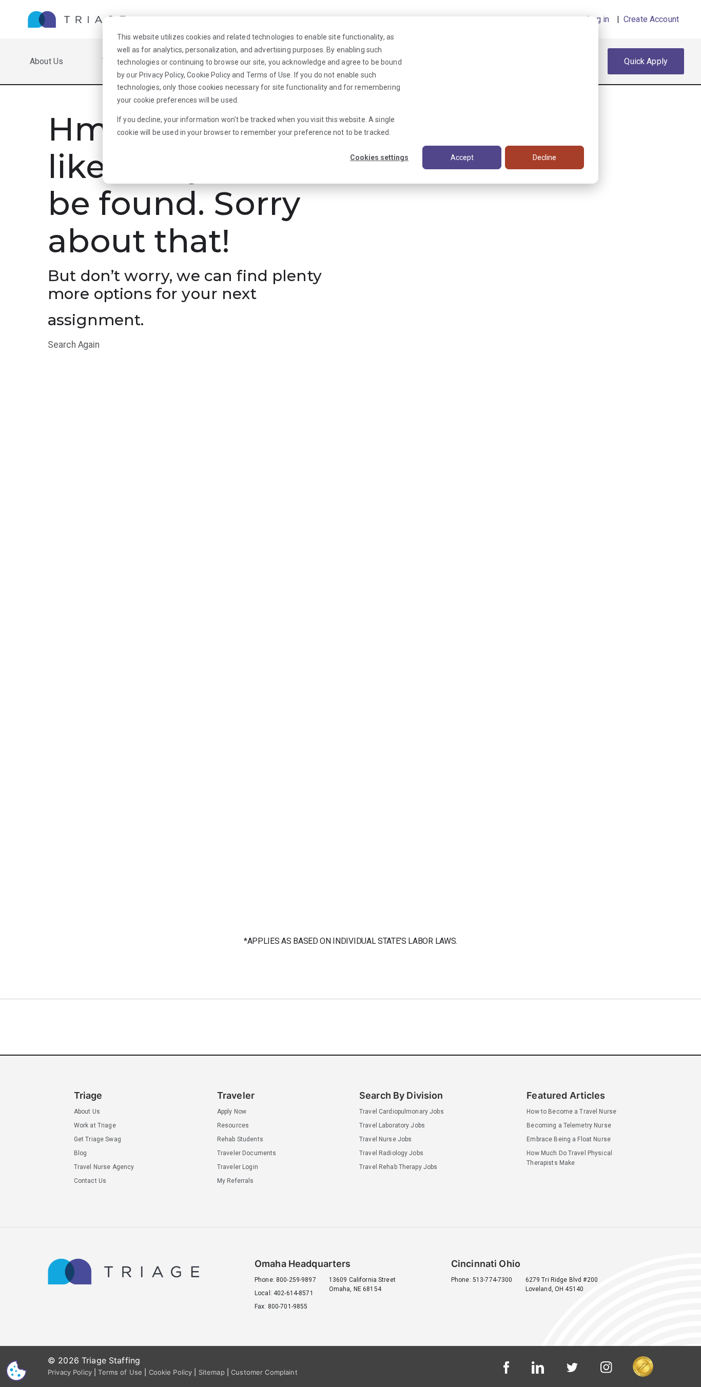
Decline (544, 157)
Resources (233, 1125)
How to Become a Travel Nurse (571, 1111)
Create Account (650, 19)
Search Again (74, 345)
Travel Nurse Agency (104, 1167)
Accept (462, 157)
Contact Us (90, 1180)
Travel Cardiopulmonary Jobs (401, 1111)
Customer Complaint (264, 1372)
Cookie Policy (208, 75)
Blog (80, 1153)
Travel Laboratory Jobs (392, 1125)
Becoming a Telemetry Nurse (569, 1125)
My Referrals (235, 1180)
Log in (598, 19)
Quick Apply (646, 61)
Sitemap (212, 1372)
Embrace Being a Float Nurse (569, 1139)
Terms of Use (268, 75)
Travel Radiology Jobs (391, 1153)
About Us (46, 61)
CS (16, 1370)
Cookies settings (379, 157)
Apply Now (231, 1111)
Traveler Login (237, 1167)
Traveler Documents (247, 1153)
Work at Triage (95, 1125)
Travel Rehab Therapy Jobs (398, 1167)
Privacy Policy (161, 75)
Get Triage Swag (97, 1139)
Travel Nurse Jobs (385, 1139)
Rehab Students (240, 1139)
